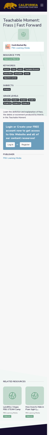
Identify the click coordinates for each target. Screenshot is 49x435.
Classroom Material (11, 59)
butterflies (8, 74)
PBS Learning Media (20, 48)
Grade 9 (32, 100)
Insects (6, 69)
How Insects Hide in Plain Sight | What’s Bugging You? (34, 411)
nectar (27, 74)
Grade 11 (16, 103)
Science (7, 89)
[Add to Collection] (19, 392)
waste (20, 69)
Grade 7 (15, 100)
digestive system (10, 78)
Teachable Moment (32, 69)
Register (26, 144)
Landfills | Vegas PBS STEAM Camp (12, 408)
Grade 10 (7, 103)
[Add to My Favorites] (19, 388)
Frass (14, 69)
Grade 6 (7, 100)
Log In (10, 144)
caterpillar (18, 74)
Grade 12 (25, 103)
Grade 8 (23, 100)
